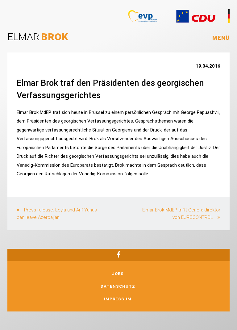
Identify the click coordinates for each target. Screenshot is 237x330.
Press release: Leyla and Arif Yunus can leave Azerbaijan (57, 213)
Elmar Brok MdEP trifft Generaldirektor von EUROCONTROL (181, 213)
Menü (221, 38)
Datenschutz (118, 286)
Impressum (117, 299)
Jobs (118, 273)
